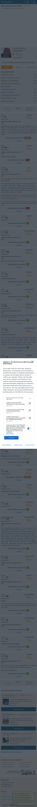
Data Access (18, 445)
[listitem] (18, 398)
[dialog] (18, 403)
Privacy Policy (30, 445)
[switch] (29, 403)
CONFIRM (11, 437)
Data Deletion (6, 445)
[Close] (33, 362)
